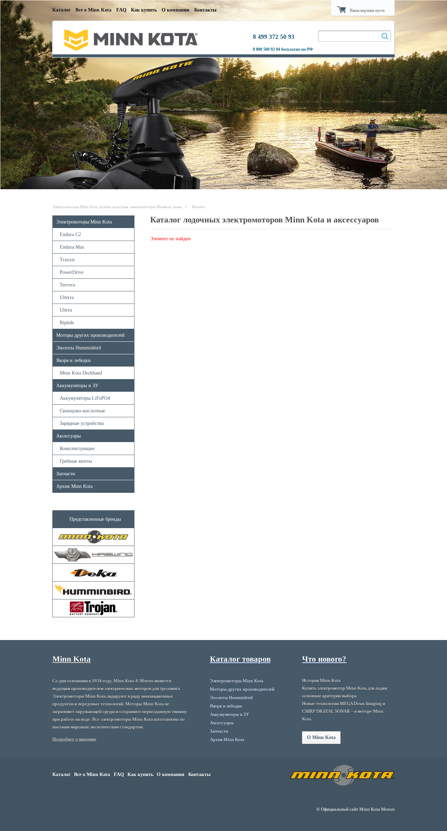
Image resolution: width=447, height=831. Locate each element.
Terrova (67, 284)
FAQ (121, 10)
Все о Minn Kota (93, 10)
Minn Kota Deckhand (81, 373)
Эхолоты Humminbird (78, 347)
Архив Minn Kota (74, 486)
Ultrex (66, 310)
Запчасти (65, 473)
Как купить (144, 10)
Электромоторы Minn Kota (84, 222)
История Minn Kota (321, 680)
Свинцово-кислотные (82, 410)
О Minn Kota (321, 737)
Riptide (67, 322)
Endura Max (72, 247)
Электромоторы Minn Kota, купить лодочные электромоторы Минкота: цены (117, 207)
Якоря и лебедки (73, 360)
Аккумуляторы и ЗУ (77, 385)
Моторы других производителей (90, 335)
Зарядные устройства (82, 423)
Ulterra (67, 297)
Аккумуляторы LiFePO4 (85, 398)
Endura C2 (70, 234)
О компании (175, 10)
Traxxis (67, 259)
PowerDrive (71, 272)
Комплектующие (77, 448)
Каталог (61, 10)
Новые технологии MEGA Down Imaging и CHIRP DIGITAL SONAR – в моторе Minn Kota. (343, 711)
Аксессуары (68, 436)
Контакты (205, 10)
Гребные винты (76, 461)
